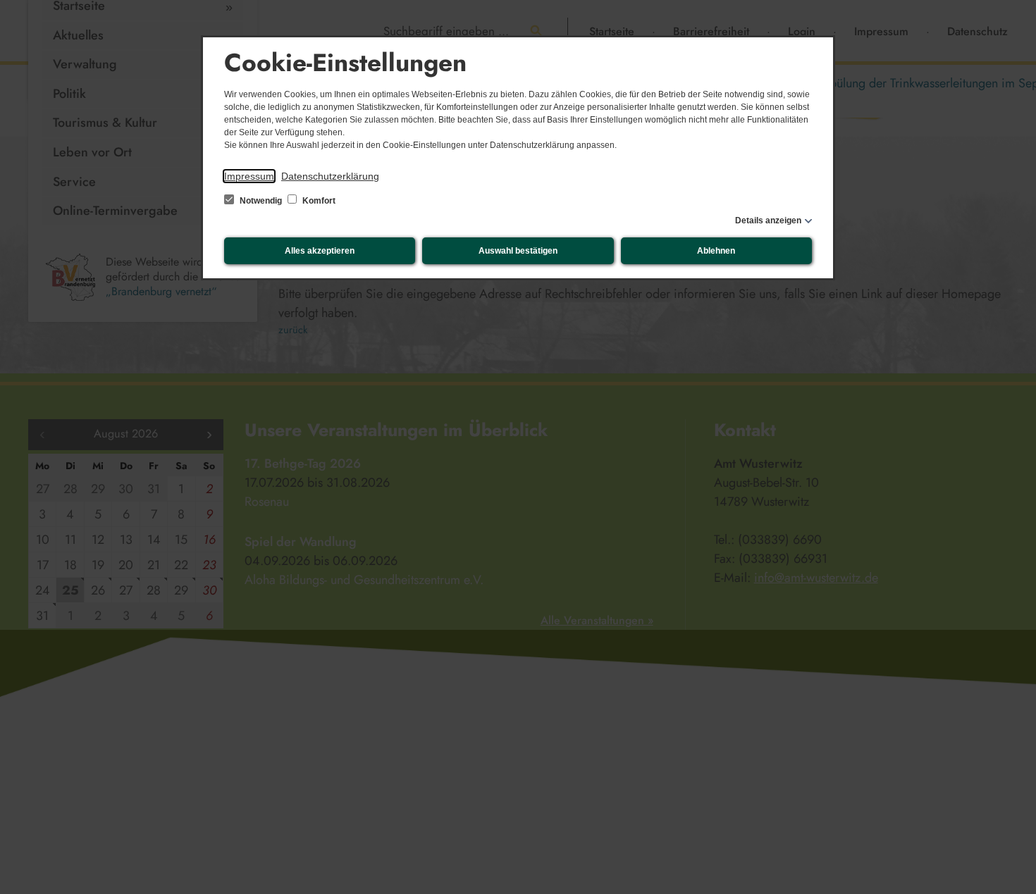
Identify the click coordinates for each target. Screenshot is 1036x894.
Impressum (249, 176)
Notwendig (261, 201)
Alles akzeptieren (319, 251)
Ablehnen (716, 251)
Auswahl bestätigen (518, 251)
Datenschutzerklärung (330, 176)
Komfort (317, 201)
